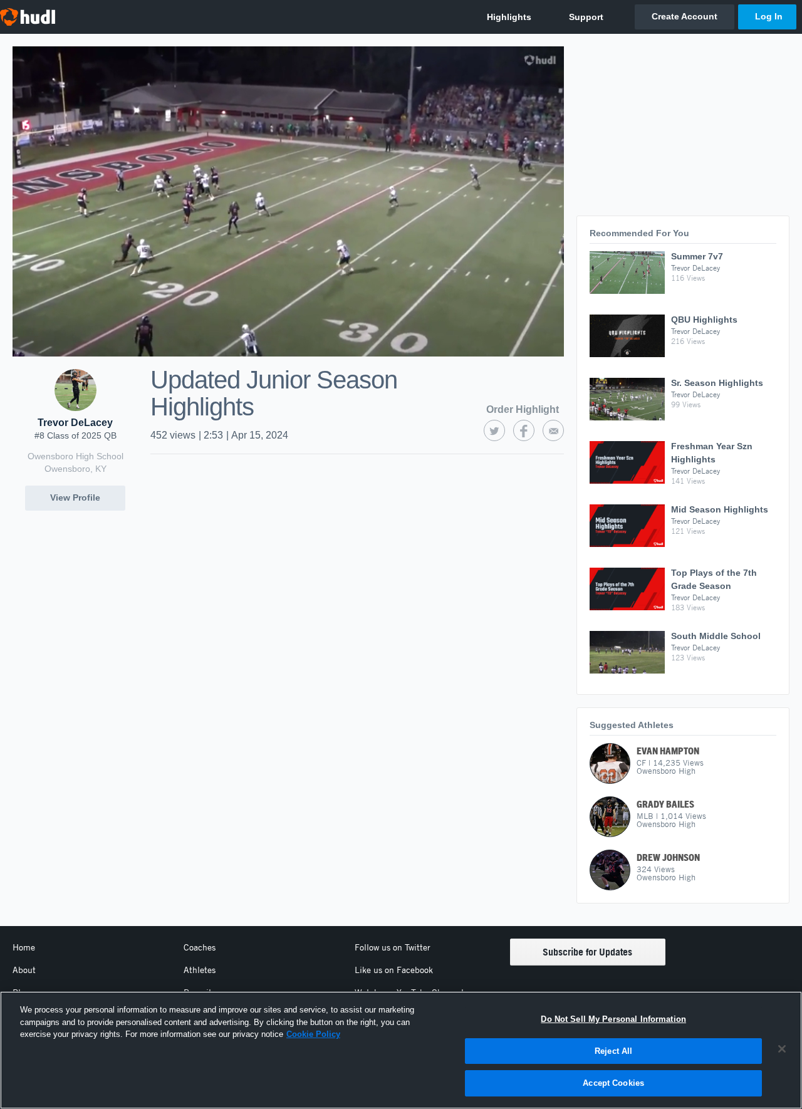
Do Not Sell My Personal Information (613, 1019)
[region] (401, 1050)
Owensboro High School (75, 456)
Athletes (200, 970)
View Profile (75, 497)
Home (24, 947)
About (24, 970)
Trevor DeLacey (75, 422)
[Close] (782, 1049)
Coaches (200, 947)
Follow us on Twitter (392, 947)
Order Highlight (522, 409)
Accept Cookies (613, 1083)
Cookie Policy (313, 1034)
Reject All (613, 1051)
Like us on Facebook (394, 970)
